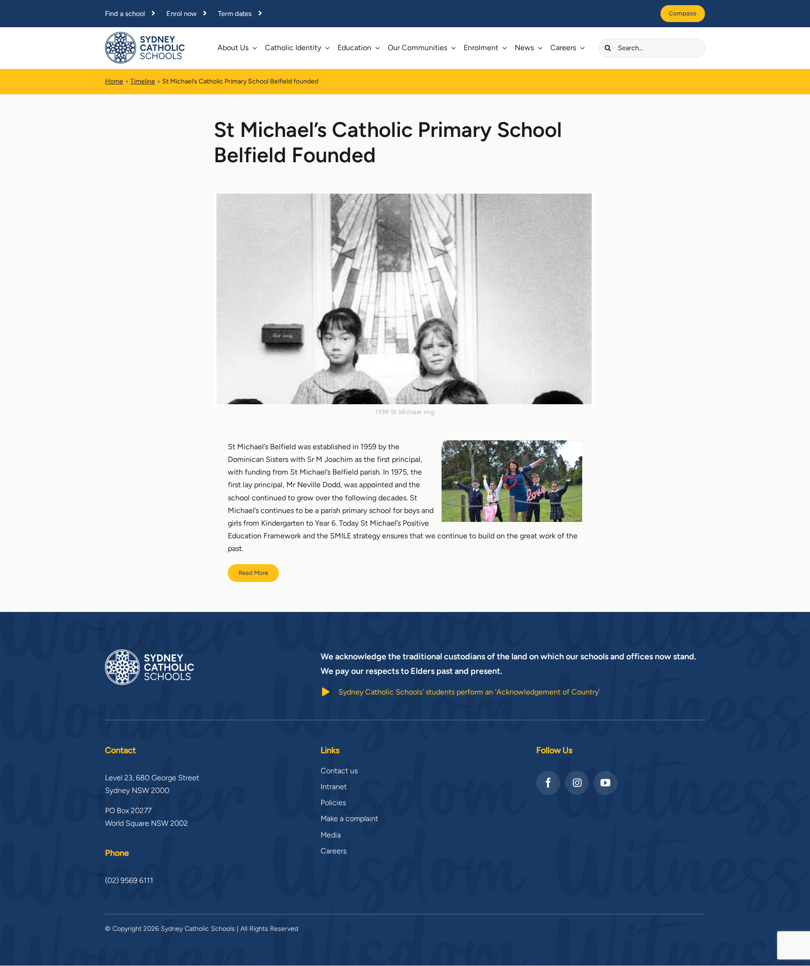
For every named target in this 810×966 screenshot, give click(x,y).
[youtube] (605, 783)
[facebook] (548, 783)
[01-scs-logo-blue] (145, 35)
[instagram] (577, 783)
